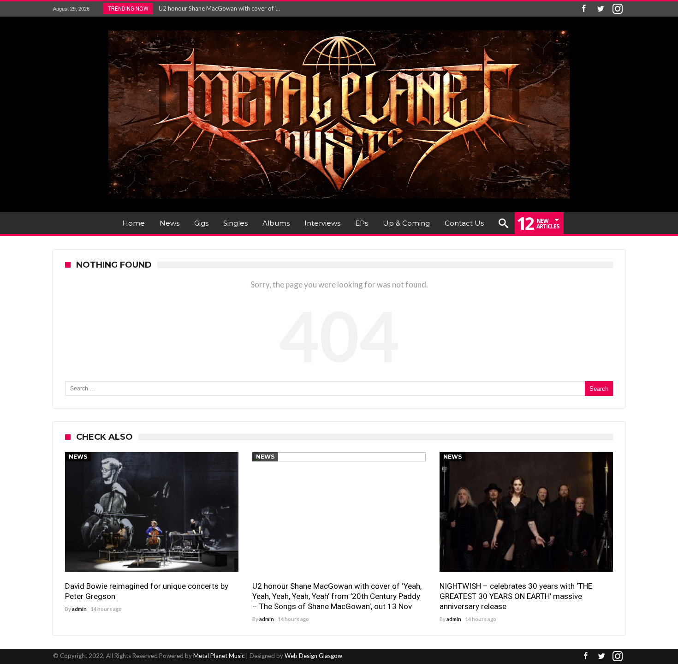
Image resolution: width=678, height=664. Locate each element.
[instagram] (617, 9)
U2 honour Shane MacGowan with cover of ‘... (217, 8)
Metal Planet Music (218, 655)
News (78, 456)
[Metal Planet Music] (339, 30)
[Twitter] (600, 9)
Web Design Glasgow (313, 655)
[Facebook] (583, 9)
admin (79, 609)
